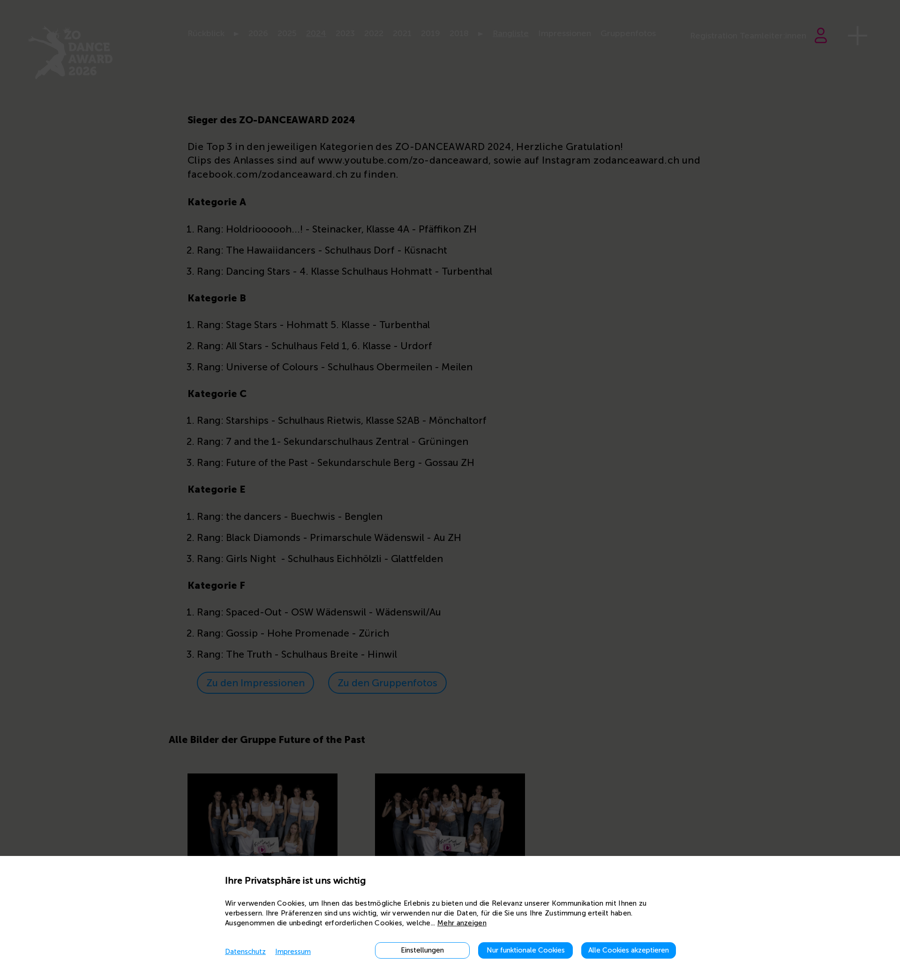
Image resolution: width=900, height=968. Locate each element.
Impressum (293, 951)
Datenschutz (245, 951)
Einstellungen (422, 950)
